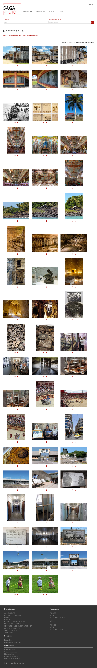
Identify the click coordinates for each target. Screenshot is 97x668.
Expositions (8, 640)
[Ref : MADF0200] (73, 536)
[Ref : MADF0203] (73, 560)
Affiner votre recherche (12, 36)
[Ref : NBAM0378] (45, 584)
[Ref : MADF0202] (45, 560)
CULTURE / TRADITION (12, 615)
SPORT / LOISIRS (10, 630)
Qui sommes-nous (10, 652)
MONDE (7, 619)
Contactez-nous (9, 650)
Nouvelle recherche (30, 36)
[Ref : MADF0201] (16, 560)
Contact (61, 11)
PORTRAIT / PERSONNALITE (14, 624)
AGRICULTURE (9, 613)
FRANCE (7, 617)
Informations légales (11, 656)
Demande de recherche (12, 642)
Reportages (40, 11)
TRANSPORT (9, 632)
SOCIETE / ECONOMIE (12, 628)
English (91, 4)
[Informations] (75, 546)
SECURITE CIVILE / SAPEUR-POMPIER (18, 626)
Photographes (9, 654)
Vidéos (51, 11)
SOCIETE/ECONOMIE (57, 617)
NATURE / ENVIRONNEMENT (14, 622)
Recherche (27, 11)
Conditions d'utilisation (12, 658)
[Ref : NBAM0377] (16, 584)
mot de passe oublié (55, 19)
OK (92, 22)
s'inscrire (6, 19)
